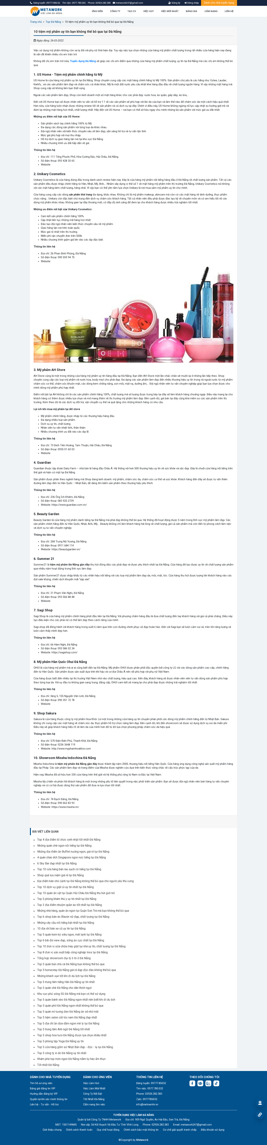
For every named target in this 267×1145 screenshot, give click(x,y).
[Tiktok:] (216, 1083)
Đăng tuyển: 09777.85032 (151, 1083)
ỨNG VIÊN (97, 11)
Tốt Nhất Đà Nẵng (93, 1099)
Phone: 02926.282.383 (149, 1093)
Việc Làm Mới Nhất (94, 1088)
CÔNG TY (115, 11)
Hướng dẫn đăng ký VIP (44, 1093)
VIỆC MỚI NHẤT (170, 11)
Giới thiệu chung (52, 1129)
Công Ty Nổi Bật (92, 1093)
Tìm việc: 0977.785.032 (149, 1088)
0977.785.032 (79, 2)
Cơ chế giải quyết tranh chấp (180, 1129)
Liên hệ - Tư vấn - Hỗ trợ (44, 1104)
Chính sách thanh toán (79, 1129)
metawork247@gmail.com (196, 1124)
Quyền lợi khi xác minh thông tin (48, 1099)
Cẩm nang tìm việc (94, 1104)
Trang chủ (36, 21)
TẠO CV (132, 11)
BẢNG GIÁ (191, 11)
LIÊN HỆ (229, 11)
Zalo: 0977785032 (146, 1099)
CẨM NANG (211, 11)
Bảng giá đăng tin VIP (42, 1088)
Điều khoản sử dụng (212, 1129)
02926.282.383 (103, 2)
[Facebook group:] (200, 1083)
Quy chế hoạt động (108, 1129)
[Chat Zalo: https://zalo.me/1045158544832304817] (208, 1083)
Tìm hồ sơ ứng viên (41, 1083)
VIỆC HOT (148, 11)
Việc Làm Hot (91, 1083)
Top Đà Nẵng (53, 21)
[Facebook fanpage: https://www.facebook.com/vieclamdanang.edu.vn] (192, 1083)
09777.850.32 (53, 2)
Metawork (142, 1140)
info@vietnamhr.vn (147, 1104)
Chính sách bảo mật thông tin (141, 1129)
